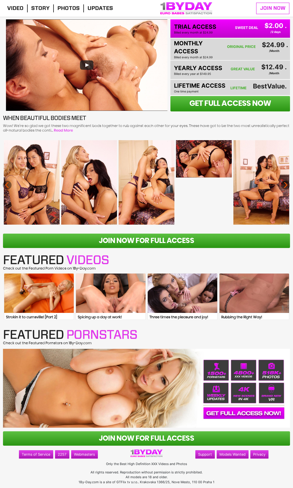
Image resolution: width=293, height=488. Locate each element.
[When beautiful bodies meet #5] (261, 182)
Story (40, 8)
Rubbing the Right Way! (241, 317)
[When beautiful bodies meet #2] (89, 182)
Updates (100, 8)
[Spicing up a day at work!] (111, 293)
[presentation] (7, 185)
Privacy (259, 454)
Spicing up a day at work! (100, 317)
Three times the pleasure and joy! (178, 317)
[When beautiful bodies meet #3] (147, 182)
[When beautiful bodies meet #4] (204, 158)
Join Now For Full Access (146, 240)
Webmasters (84, 454)
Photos (68, 8)
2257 (62, 454)
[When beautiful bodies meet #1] (32, 182)
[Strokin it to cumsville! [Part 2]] (39, 293)
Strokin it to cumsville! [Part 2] (31, 317)
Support (205, 454)
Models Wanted (232, 454)
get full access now (230, 103)
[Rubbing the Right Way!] (254, 293)
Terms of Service (36, 454)
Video (15, 8)
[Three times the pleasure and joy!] (182, 293)
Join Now (272, 8)
